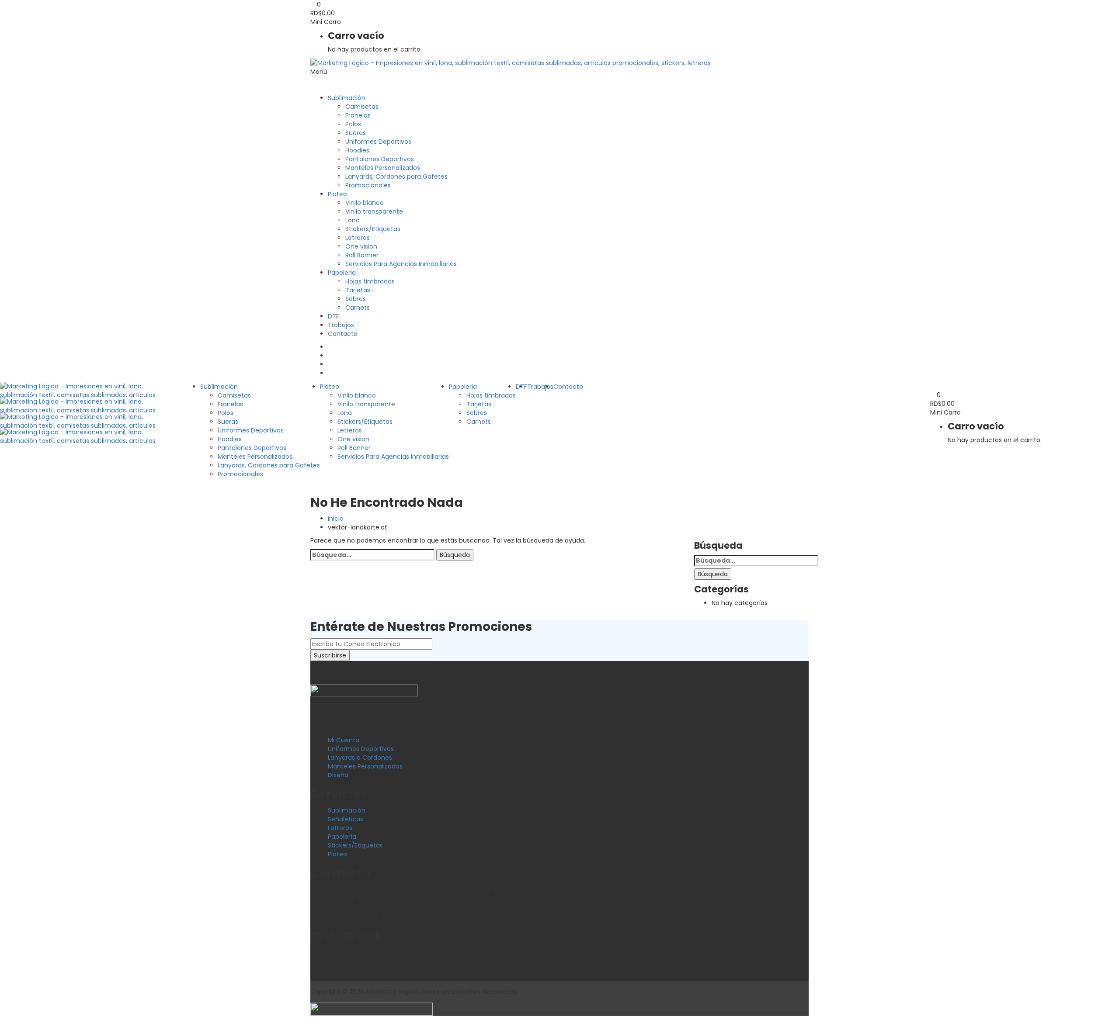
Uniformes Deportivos (378, 141)
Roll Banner (362, 255)
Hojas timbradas (370, 281)
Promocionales (368, 185)
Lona (352, 220)
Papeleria (342, 272)
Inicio (336, 518)
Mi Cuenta (343, 740)
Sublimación (346, 97)
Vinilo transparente (374, 211)
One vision (361, 246)
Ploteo (337, 194)
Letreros (357, 237)
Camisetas (362, 106)
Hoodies (357, 150)
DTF (333, 316)
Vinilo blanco (364, 202)
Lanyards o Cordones (360, 757)
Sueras (355, 132)
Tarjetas (357, 290)
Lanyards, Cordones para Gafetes (396, 176)
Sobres (355, 298)
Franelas (358, 115)
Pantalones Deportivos (379, 159)
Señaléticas (345, 819)
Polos (353, 124)
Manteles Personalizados (382, 167)
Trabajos (341, 325)
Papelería (342, 836)
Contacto (343, 333)
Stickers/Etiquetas (372, 229)
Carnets (357, 307)
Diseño (338, 775)
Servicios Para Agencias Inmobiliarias (401, 263)
